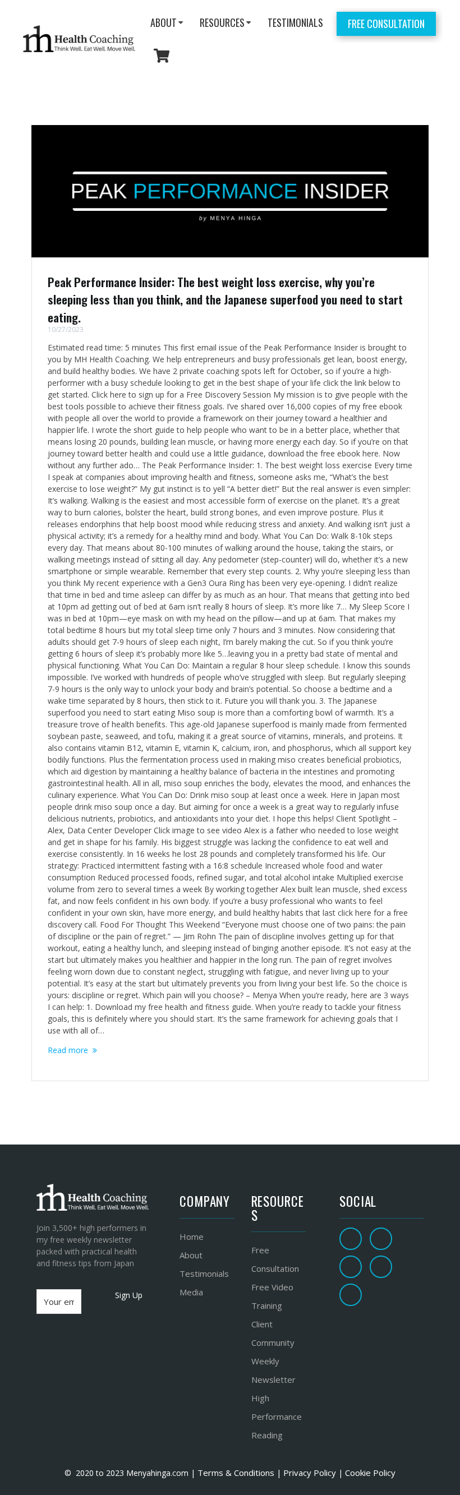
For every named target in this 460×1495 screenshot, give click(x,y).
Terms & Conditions (234, 1472)
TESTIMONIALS (295, 22)
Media (191, 1292)
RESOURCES (222, 22)
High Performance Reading (276, 1416)
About (191, 1255)
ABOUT (163, 22)
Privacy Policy (309, 1472)
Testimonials (204, 1273)
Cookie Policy (370, 1472)
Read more (68, 1050)
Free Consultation (386, 23)
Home (192, 1236)
